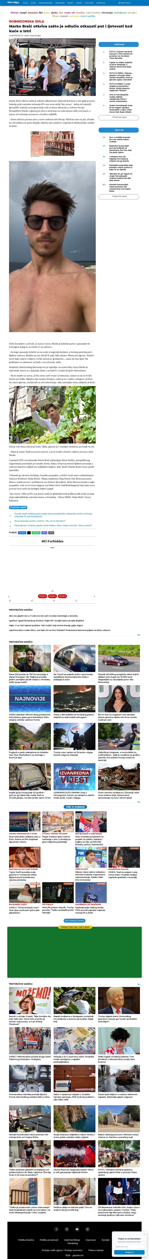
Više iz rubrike (75, 807)
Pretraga (125, 3)
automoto (33, 13)
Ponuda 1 (42, 596)
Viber (44, 533)
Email (51, 533)
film (41, 13)
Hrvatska (60, 3)
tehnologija (107, 13)
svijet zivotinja (93, 13)
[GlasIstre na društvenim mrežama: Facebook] (59, 1229)
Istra (33, 3)
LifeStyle (100, 3)
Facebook (22, 533)
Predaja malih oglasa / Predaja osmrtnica (62, 1250)
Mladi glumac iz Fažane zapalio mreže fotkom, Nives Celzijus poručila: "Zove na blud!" (53, 526)
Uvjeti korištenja (72, 1240)
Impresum (91, 1240)
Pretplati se (129, 1252)
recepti (23, 13)
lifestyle (15, 13)
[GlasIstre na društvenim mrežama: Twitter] (69, 1229)
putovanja (74, 16)
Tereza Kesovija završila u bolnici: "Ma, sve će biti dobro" (40, 521)
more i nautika (87, 16)
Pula (25, 3)
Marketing (73, 1243)
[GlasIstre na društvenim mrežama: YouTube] (80, 1229)
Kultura (89, 3)
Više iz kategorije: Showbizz (74, 921)
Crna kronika (45, 3)
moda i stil (69, 13)
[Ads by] (37, 157)
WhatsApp (36, 533)
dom (61, 13)
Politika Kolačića (26, 1240)
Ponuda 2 (52, 596)
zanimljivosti (120, 13)
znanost (64, 16)
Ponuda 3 (62, 596)
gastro (47, 13)
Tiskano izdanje (96, 1250)
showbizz (80, 13)
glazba (54, 13)
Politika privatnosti (49, 1240)
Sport (79, 3)
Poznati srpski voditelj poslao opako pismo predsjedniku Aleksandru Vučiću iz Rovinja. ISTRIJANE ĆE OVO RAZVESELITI (54, 515)
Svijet (70, 3)
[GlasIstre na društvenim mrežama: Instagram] (90, 1229)
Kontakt (106, 1240)
